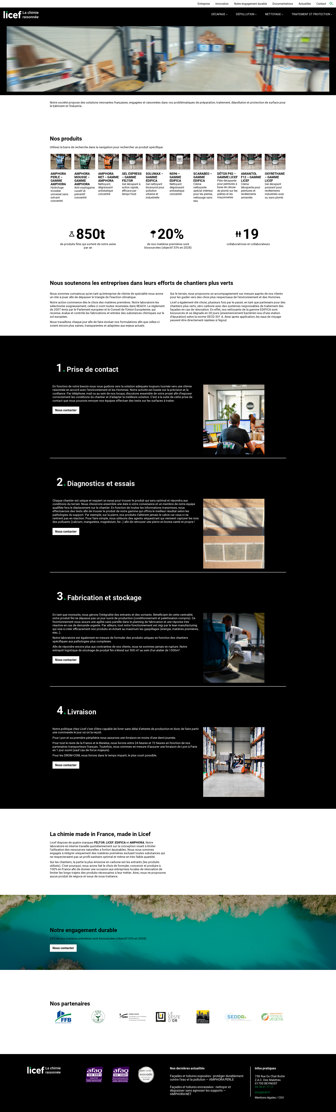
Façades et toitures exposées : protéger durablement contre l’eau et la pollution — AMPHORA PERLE (206, 1077)
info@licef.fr (262, 1092)
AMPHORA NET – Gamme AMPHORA (108, 177)
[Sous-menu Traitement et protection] (331, 14)
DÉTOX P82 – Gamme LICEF (227, 175)
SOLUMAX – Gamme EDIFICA (154, 177)
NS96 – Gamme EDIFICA (175, 177)
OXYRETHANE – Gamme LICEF (275, 177)
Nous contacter (66, 410)
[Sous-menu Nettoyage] (282, 14)
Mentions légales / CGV (269, 1097)
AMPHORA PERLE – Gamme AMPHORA (58, 179)
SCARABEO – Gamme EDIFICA (202, 177)
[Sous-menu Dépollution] (256, 14)
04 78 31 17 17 (264, 1087)
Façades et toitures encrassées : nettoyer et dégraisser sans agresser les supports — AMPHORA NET (200, 1090)
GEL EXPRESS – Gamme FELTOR (132, 177)
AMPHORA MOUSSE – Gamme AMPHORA (82, 179)
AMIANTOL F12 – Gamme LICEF (251, 177)
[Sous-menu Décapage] (227, 14)
